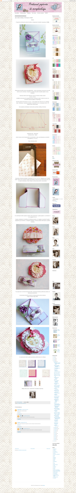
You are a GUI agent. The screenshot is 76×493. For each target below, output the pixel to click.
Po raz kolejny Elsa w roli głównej (57, 368)
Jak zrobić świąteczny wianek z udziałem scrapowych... (57, 418)
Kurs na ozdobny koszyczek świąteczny (56, 381)
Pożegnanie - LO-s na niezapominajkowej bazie (57, 363)
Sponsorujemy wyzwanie (56, 420)
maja (55, 434)
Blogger (44, 485)
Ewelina (54, 453)
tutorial (25, 403)
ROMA (21, 415)
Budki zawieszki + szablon (56, 383)
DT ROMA (19, 403)
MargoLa (54, 458)
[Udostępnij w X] (26, 402)
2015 (54, 360)
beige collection (55, 464)
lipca (55, 432)
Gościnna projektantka (56, 388)
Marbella (54, 457)
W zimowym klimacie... (56, 411)
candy (54, 465)
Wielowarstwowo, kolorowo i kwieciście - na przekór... (56, 400)
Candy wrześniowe (58, 335)
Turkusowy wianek (56, 396)
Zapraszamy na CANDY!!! (58, 345)
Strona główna (33, 448)
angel (54, 463)
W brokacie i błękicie (57, 412)
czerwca (55, 433)
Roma (54, 460)
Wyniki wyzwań (58, 330)
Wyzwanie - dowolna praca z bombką (57, 414)
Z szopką (55, 402)
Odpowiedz (19, 412)
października (56, 428)
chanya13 (54, 466)
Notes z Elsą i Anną (56, 373)
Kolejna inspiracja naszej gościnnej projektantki (57, 366)
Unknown (18, 422)
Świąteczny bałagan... (57, 385)
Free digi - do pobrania (56, 454)
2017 (54, 358)
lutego (55, 438)
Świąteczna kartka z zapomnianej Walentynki (57, 406)
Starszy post (48, 448)
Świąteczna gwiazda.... (56, 394)
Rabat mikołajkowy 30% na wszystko (57, 409)
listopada (55, 427)
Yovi (53, 462)
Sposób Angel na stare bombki (56, 397)
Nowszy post (17, 448)
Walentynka (55, 461)
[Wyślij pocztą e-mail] (24, 402)
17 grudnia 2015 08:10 (26, 415)
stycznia (55, 439)
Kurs (54, 456)
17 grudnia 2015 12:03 (23, 422)
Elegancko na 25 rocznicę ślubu (56, 390)
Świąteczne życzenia (57, 374)
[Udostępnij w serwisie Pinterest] (28, 402)
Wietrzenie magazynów (56, 370)
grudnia (55, 361)
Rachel (54, 459)
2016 (54, 359)
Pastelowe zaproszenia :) (56, 425)
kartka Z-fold (22, 403)
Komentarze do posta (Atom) (22, 450)
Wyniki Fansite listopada (56, 423)
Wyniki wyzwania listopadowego (56, 416)
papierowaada (19, 409)
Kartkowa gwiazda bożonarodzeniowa (57, 404)
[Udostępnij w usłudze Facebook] (27, 402)
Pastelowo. (55, 379)
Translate (56, 201)
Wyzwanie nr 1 (58, 340)
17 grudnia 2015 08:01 (25, 409)
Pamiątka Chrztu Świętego (56, 378)
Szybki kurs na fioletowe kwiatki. (57, 392)
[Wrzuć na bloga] (25, 402)
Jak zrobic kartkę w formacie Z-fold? (56, 387)
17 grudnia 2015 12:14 (26, 428)
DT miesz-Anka (55, 452)
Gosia (54, 455)
